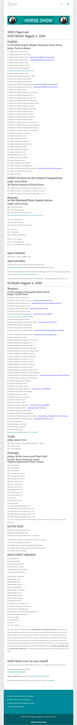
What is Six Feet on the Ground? (19, 700)
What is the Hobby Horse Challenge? (21, 696)
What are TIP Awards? (16, 707)
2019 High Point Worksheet (16, 672)
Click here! (51, 680)
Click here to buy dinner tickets (26, 274)
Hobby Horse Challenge (15, 267)
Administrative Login (38, 722)
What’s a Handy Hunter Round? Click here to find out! (25, 215)
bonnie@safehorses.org (40, 676)
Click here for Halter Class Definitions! (20, 71)
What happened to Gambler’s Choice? (21, 703)
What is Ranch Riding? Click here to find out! (22, 432)
